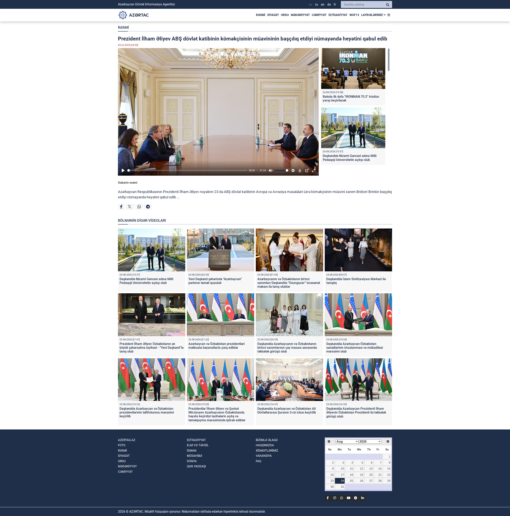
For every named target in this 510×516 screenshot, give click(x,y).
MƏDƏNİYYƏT (300, 15)
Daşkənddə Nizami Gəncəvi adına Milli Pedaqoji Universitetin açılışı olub (350, 157)
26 (361, 480)
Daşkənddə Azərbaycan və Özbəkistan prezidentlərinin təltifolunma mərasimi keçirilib (147, 412)
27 (371, 480)
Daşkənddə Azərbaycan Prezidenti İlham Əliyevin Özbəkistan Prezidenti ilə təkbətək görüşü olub (356, 412)
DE (329, 4)
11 (351, 468)
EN (322, 4)
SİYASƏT (273, 15)
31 (342, 486)
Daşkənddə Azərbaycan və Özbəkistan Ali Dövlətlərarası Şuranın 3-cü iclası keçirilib (286, 410)
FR (335, 4)
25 (351, 480)
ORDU (285, 15)
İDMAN (191, 450)
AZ (310, 4)
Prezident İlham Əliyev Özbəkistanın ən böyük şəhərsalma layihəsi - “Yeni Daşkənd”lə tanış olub (151, 347)
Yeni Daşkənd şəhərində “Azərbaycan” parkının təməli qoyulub (215, 281)
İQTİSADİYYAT (338, 15)
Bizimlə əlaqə (267, 440)
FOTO (121, 445)
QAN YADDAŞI (196, 466)
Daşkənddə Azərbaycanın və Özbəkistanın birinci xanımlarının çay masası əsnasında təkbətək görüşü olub (287, 347)
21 (380, 474)
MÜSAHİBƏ (194, 456)
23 (332, 480)
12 (361, 468)
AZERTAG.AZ (126, 440)
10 (342, 468)
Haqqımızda (265, 445)
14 (380, 468)
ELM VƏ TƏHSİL (198, 445)
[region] (355, 107)
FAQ (258, 461)
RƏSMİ (260, 15)
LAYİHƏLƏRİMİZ (372, 15)
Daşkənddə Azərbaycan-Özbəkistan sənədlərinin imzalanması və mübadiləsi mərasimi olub (354, 347)
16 (332, 474)
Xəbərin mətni (127, 182)
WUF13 (354, 15)
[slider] (187, 170)
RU (316, 4)
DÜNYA (192, 461)
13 (371, 468)
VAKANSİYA (264, 456)
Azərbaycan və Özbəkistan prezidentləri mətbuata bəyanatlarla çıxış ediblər (216, 346)
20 (371, 474)
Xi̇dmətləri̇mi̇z (267, 450)
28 (380, 480)
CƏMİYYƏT (319, 15)
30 (332, 486)
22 (388, 474)
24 (342, 480)
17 (342, 474)
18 (351, 474)
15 (388, 468)
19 (361, 474)
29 (388, 480)
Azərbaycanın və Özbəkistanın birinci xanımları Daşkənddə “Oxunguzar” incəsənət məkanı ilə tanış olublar (288, 283)
